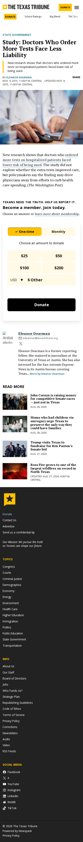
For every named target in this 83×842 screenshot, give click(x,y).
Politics (7, 627)
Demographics (12, 585)
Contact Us (9, 520)
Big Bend (55, 16)
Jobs (5, 684)
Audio (6, 739)
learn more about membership (57, 214)
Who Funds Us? (12, 691)
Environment (11, 603)
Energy (7, 597)
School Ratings (33, 16)
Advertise (9, 526)
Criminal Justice (12, 579)
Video (6, 745)
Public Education (13, 633)
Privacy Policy (11, 721)
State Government (17, 35)
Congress (9, 566)
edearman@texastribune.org (40, 338)
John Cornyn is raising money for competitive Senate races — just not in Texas (53, 398)
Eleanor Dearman (19, 77)
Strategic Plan (11, 697)
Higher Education (13, 615)
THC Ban (73, 16)
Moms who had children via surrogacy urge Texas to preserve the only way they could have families (52, 422)
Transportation (12, 645)
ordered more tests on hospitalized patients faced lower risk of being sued (40, 159)
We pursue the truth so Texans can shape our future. (23, 544)
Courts (7, 572)
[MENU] (77, 7)
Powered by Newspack (17, 831)
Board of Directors (14, 678)
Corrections (10, 727)
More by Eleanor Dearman (47, 374)
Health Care (10, 609)
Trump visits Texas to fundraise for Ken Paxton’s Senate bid (51, 445)
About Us (8, 666)
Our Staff (8, 672)
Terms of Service (14, 715)
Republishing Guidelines (18, 703)
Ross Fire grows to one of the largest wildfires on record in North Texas (53, 468)
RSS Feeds (9, 751)
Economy (9, 591)
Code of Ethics (12, 709)
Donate (65, 7)
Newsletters (10, 733)
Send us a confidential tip (19, 532)
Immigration (10, 621)
